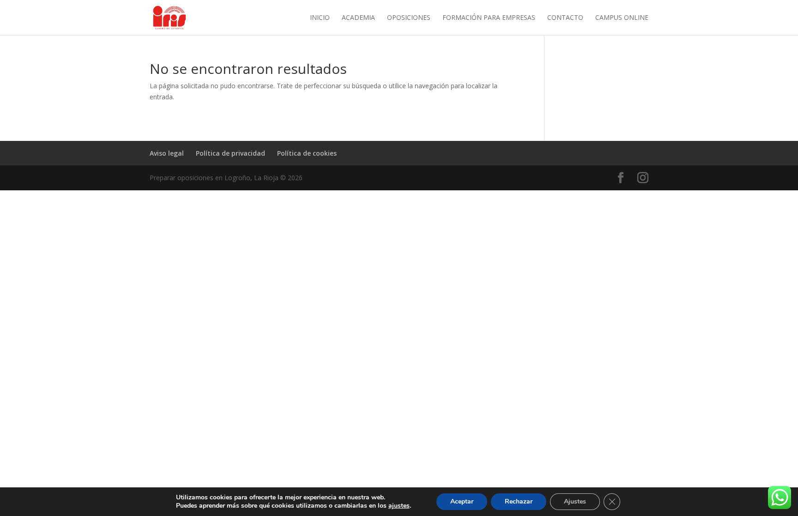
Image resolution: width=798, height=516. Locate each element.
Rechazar (518, 501)
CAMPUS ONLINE (621, 18)
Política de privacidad (230, 153)
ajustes (399, 506)
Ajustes (575, 501)
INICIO (320, 18)
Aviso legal (167, 153)
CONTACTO (565, 18)
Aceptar (461, 501)
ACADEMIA (358, 18)
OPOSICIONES (408, 18)
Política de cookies (307, 153)
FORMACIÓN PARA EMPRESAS (488, 18)
